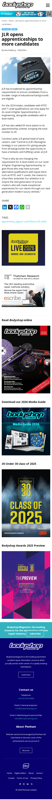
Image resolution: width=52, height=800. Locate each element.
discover (26, 750)
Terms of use (22, 778)
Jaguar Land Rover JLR (28, 221)
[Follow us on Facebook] (20, 784)
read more (26, 674)
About (31, 773)
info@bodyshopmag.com (26, 708)
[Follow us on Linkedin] (27, 784)
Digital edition (20, 773)
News (14, 29)
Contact (11, 778)
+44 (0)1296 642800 (26, 698)
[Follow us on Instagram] (24, 784)
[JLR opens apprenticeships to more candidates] (26, 83)
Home (9, 773)
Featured (6, 29)
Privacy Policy (36, 778)
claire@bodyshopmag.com (26, 718)
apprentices (8, 221)
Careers (39, 773)
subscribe (35, 633)
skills (43, 221)
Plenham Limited (29, 790)
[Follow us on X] (32, 784)
